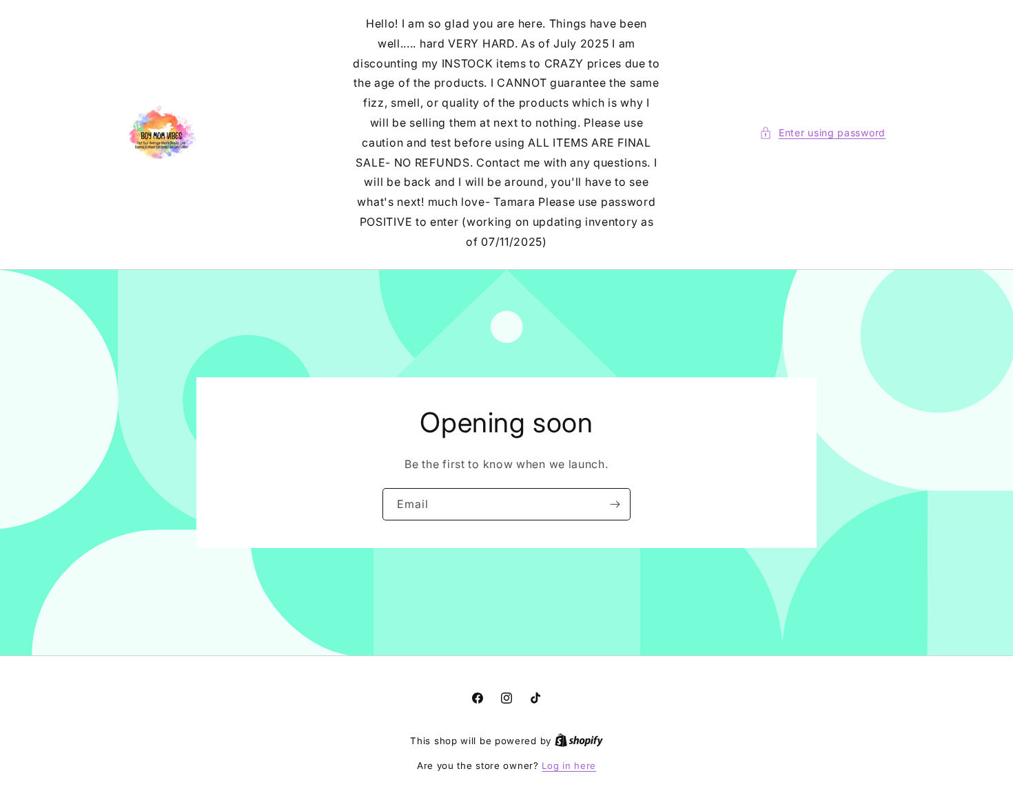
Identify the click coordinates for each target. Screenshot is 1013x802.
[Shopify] (579, 740)
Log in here (569, 765)
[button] (822, 132)
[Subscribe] (615, 503)
